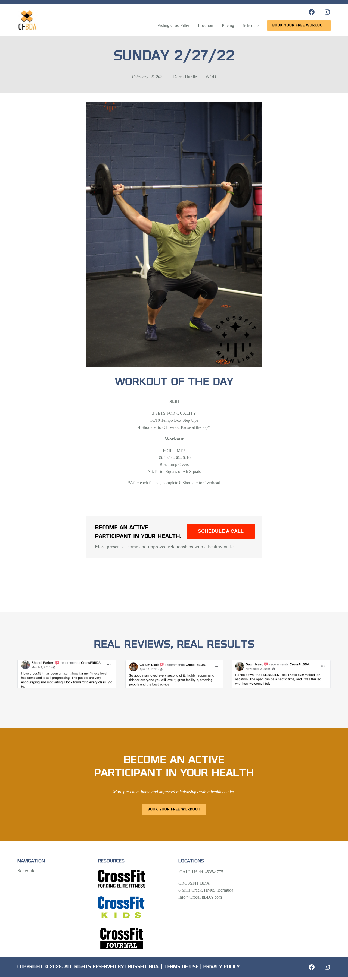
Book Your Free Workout (174, 809)
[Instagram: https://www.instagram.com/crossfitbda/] (327, 12)
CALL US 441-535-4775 (200, 872)
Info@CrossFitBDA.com (200, 897)
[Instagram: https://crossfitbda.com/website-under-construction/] (327, 967)
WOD (211, 76)
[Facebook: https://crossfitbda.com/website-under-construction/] (311, 967)
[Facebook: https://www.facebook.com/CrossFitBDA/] (311, 12)
